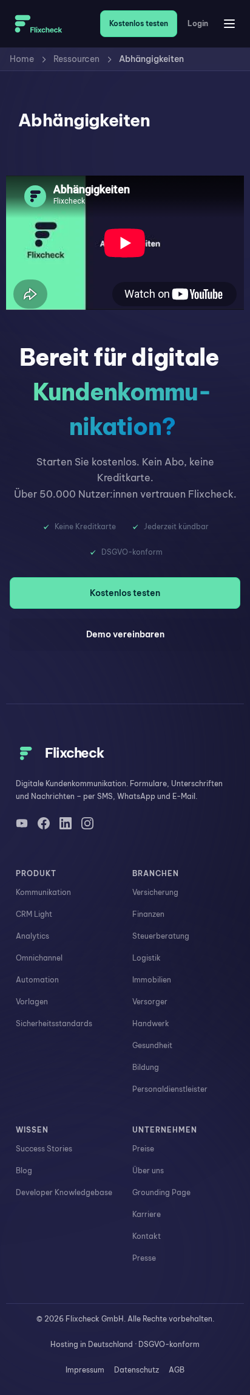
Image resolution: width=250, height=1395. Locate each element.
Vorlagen (32, 1001)
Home (22, 58)
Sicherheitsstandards (54, 1023)
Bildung (145, 1067)
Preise (143, 1148)
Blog (24, 1170)
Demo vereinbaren (125, 634)
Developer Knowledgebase (64, 1192)
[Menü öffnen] (229, 24)
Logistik (146, 957)
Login (197, 23)
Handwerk (150, 1023)
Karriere (146, 1214)
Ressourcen (76, 58)
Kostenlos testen (138, 23)
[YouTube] (22, 823)
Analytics (32, 936)
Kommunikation (43, 892)
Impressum (85, 1369)
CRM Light (34, 914)
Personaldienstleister (170, 1089)
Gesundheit (152, 1045)
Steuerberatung (160, 936)
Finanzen (148, 914)
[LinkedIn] (65, 823)
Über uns (148, 1170)
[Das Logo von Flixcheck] (38, 24)
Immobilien (151, 979)
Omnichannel (39, 957)
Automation (37, 979)
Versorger (149, 1001)
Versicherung (155, 892)
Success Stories (44, 1148)
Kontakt (146, 1236)
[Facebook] (44, 823)
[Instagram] (87, 823)
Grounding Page (161, 1192)
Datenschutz (136, 1369)
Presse (144, 1258)
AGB (176, 1369)
